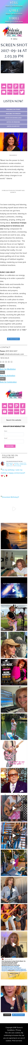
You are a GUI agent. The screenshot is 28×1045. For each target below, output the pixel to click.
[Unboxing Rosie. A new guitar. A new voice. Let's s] (14, 563)
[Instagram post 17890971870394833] (14, 590)
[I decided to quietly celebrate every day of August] (14, 536)
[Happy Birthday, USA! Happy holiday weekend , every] (14, 726)
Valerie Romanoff (14, 31)
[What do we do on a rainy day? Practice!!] (14, 999)
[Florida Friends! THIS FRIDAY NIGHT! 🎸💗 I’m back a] (14, 672)
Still (14, 3)
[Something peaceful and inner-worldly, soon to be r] (14, 835)
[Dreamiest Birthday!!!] (14, 509)
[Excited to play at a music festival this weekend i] (14, 944)
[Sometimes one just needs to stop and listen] (14, 645)
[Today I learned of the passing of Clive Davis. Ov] (14, 781)
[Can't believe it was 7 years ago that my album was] (14, 971)
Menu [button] (15, 39)
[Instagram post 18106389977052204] (14, 754)
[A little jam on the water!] (14, 863)
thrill (14, 18)
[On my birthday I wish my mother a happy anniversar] (14, 481)
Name (5, 431)
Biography (13, 155)
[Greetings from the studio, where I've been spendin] (14, 699)
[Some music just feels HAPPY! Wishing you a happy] (14, 890)
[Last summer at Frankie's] (14, 808)
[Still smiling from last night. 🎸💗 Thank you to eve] (14, 618)
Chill (14, 10)
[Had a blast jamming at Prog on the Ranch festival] (14, 917)
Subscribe (10, 446)
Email (6, 438)
